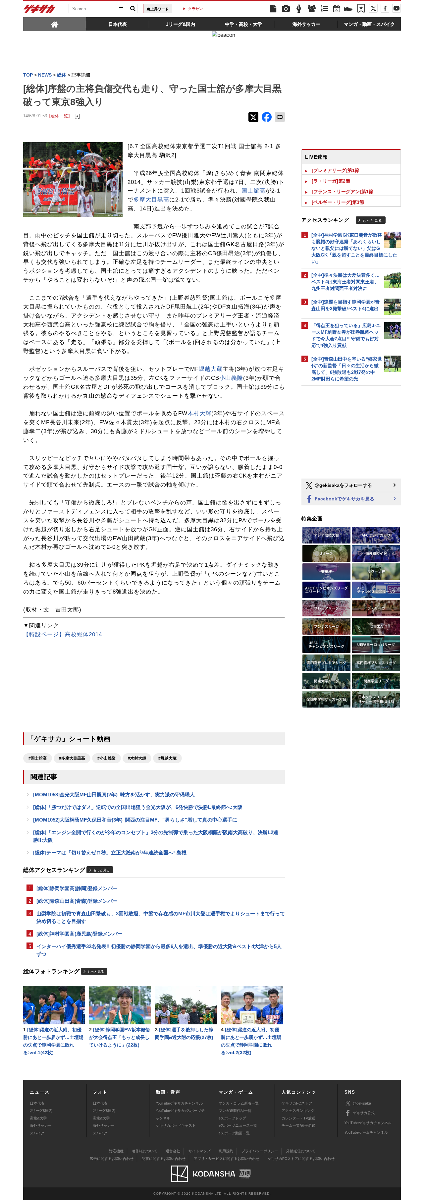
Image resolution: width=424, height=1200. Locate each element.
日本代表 (37, 1103)
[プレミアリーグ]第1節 (335, 170)
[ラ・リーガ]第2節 (331, 181)
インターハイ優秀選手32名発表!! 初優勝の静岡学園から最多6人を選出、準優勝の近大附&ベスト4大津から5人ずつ (159, 950)
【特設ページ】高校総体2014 (62, 634)
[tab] (54, 23)
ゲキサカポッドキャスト (176, 1125)
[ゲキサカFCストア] (348, 10)
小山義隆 (231, 378)
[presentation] (54, 23)
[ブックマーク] (361, 9)
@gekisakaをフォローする (342, 485)
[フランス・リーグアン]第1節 (342, 191)
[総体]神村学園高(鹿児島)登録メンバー (79, 934)
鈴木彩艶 (199, 9)
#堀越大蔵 (167, 758)
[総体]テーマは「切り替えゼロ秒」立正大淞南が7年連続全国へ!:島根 (109, 852)
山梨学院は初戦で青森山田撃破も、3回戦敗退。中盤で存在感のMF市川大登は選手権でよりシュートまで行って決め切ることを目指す (160, 917)
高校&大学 (38, 1118)
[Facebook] (385, 8)
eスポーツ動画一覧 (234, 1133)
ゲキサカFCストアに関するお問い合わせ (301, 1159)
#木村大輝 (137, 758)
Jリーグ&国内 (41, 1111)
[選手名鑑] (312, 9)
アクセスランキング (298, 1111)
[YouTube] (396, 8)
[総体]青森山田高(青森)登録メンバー (77, 901)
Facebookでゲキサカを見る (343, 498)
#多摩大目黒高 (72, 758)
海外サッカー (41, 1125)
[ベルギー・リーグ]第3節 (338, 202)
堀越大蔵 (211, 369)
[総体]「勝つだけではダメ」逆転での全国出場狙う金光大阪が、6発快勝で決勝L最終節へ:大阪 (137, 807)
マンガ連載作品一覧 (235, 1111)
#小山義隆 (106, 758)
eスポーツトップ (232, 1118)
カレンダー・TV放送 (298, 1118)
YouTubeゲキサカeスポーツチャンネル (180, 1114)
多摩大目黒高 (151, 200)
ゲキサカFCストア (297, 1103)
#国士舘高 (37, 758)
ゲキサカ (39, 11)
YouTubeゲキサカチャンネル (179, 1103)
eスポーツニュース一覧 (238, 1125)
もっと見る (101, 870)
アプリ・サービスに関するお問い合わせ (226, 1159)
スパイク (37, 1133)
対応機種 (116, 1151)
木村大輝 (199, 413)
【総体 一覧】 (59, 116)
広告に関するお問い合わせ (111, 1159)
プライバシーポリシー (259, 1151)
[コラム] (299, 9)
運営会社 (173, 1151)
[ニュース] (273, 9)
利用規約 (226, 1151)
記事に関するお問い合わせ (164, 1159)
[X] (373, 8)
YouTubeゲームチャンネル (366, 1132)
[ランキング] (325, 9)
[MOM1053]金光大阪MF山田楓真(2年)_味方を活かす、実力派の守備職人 (114, 794)
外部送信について (300, 1151)
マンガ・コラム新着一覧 (239, 1103)
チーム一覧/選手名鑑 (298, 1125)
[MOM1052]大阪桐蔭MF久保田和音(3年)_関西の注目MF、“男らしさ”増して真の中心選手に (135, 820)
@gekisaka (362, 1103)
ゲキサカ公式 (364, 1113)
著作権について (144, 1151)
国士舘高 (253, 191)
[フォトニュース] (286, 9)
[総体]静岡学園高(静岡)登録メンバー (77, 888)
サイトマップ (199, 1151)
